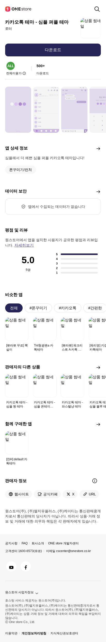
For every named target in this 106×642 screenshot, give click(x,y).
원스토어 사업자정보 (19, 592)
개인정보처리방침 (34, 633)
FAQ (25, 543)
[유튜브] (11, 566)
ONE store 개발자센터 (63, 543)
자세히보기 (24, 245)
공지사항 (11, 543)
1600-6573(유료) (30, 551)
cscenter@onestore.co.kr (73, 551)
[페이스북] (26, 566)
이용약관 (11, 633)
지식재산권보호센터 (64, 633)
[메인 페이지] (18, 9)
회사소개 (38, 543)
